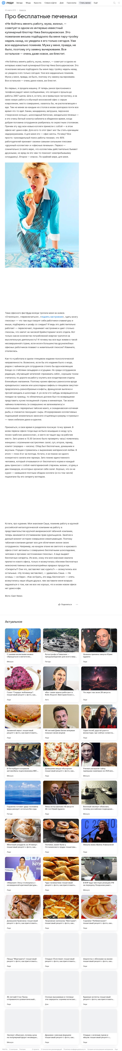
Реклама (22, 1049)
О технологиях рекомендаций (51, 1049)
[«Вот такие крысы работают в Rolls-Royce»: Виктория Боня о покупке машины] (61, 684)
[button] (42, 215)
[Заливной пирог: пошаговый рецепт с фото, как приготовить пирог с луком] (23, 722)
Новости (22, 10)
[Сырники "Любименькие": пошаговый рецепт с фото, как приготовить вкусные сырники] (99, 913)
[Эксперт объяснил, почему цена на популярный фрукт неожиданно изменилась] (23, 1027)
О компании (13, 1049)
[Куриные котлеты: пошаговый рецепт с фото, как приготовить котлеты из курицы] (99, 989)
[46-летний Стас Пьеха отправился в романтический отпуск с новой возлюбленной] (23, 989)
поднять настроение (52, 317)
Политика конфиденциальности (75, 1049)
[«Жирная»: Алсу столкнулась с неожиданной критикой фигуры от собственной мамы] (23, 875)
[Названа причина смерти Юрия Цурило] (99, 646)
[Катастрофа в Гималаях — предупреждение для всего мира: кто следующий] (61, 646)
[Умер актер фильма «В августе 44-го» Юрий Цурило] (61, 798)
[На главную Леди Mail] (9, 3)
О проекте (35, 1049)
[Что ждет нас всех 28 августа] (99, 684)
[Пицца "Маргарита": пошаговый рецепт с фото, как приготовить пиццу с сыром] (23, 951)
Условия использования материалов (100, 1049)
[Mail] (3, 3)
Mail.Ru (4, 1049)
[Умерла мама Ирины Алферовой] (99, 836)
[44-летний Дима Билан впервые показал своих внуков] (61, 722)
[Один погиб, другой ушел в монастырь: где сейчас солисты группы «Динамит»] (99, 722)
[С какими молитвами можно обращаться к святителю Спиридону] (23, 646)
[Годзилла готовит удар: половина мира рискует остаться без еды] (23, 798)
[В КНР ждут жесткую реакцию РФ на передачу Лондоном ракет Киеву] (99, 875)
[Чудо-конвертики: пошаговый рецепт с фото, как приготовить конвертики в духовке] (61, 875)
